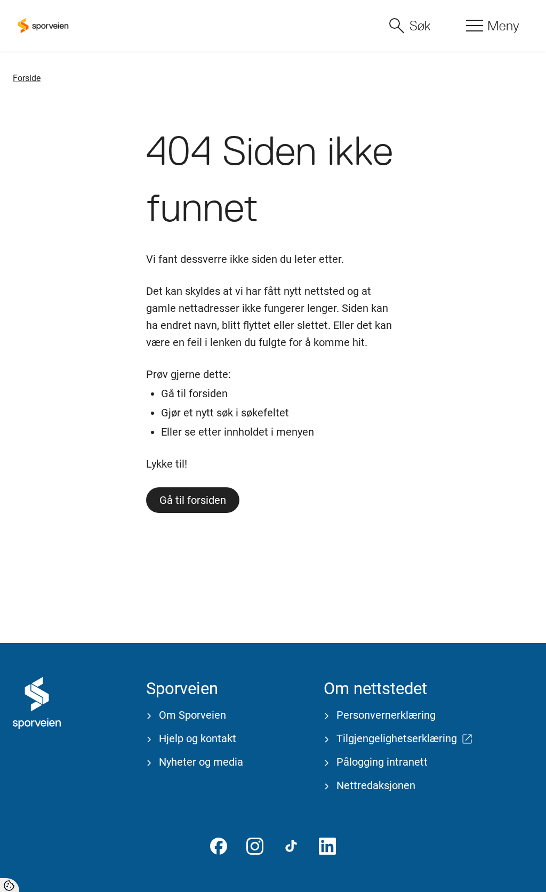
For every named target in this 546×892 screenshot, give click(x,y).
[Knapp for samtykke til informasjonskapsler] (9, 885)
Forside (27, 78)
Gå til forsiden (192, 500)
